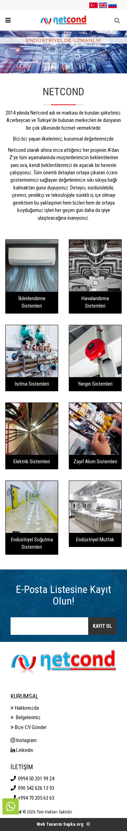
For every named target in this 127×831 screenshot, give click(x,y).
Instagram (26, 740)
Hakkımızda (26, 708)
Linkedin (24, 750)
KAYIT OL (102, 626)
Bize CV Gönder (30, 727)
